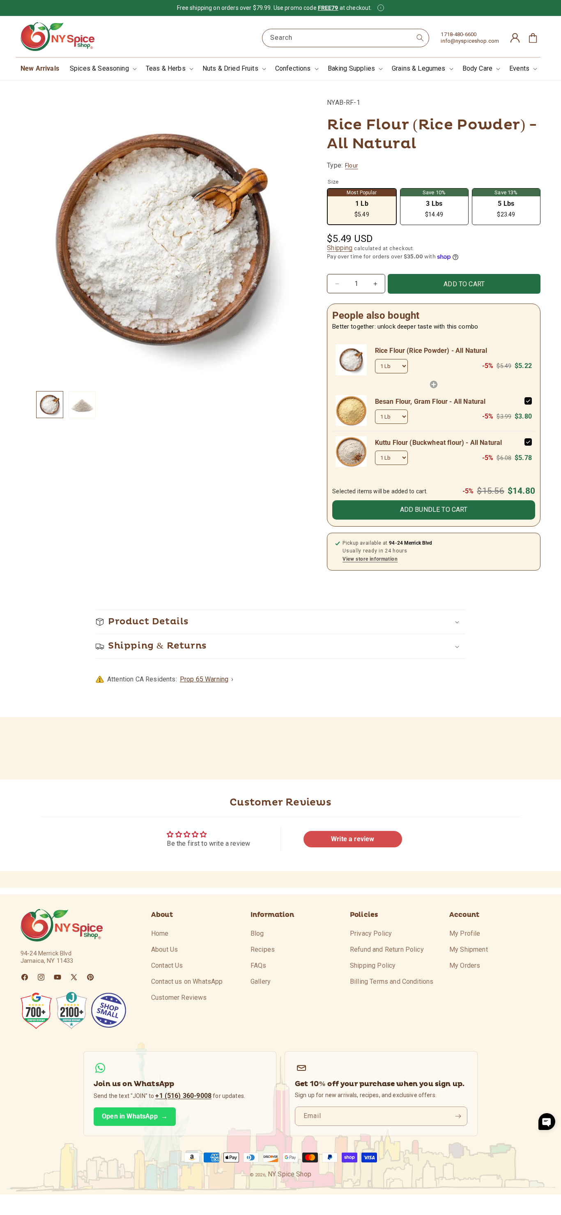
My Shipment (468, 949)
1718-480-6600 (458, 34)
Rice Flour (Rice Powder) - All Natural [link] (431, 350)
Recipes (263, 949)
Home (160, 933)
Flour (351, 165)
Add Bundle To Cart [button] (434, 509)
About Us (164, 949)
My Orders (464, 965)
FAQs (259, 965)
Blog (257, 933)
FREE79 (328, 8)
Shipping (339, 248)
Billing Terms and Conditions (391, 981)
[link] (351, 359)
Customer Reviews (179, 997)
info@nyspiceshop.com (470, 41)
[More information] (380, 8)
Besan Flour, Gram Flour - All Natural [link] (430, 401)
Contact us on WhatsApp (187, 981)
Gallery (261, 981)
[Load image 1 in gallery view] (49, 404)
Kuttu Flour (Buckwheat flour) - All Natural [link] (438, 442)
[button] (102, 68)
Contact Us (167, 965)
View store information (370, 559)
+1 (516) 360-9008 (183, 1096)
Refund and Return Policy (387, 949)
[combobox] (346, 38)
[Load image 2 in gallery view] (82, 404)
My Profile (465, 933)
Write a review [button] (352, 839)
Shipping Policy (372, 965)
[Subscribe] (458, 1116)
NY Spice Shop (289, 1174)
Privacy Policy (371, 933)
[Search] (420, 38)
